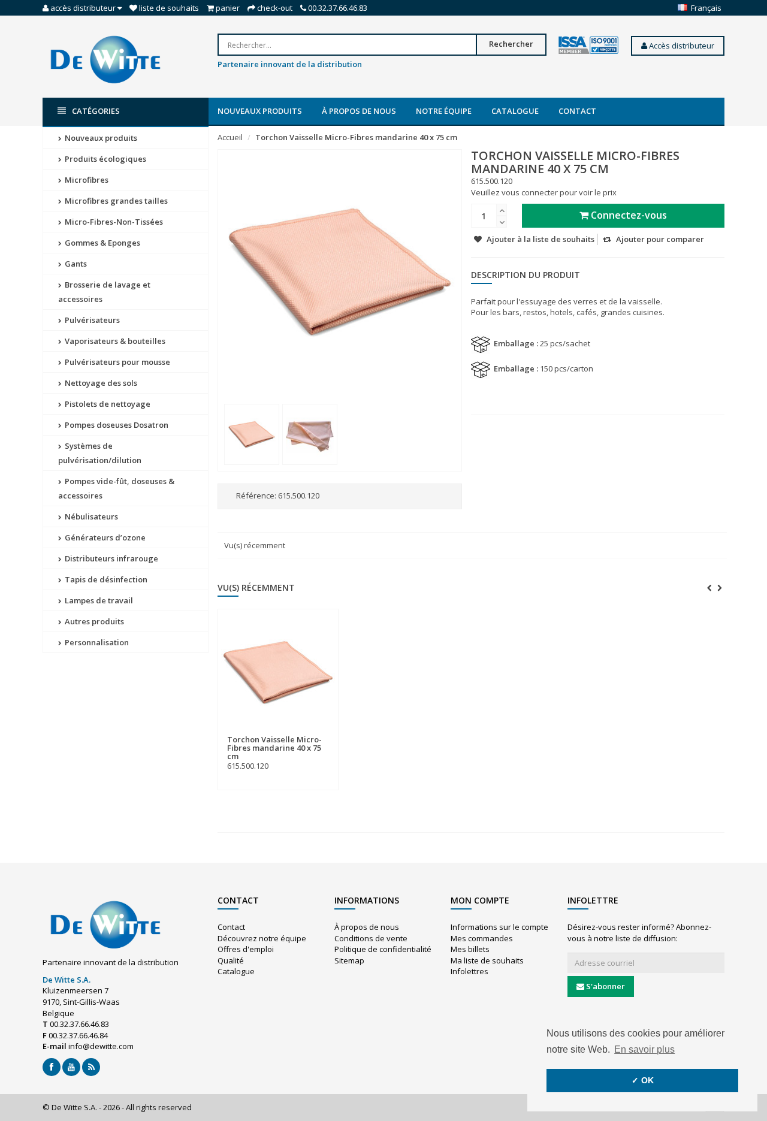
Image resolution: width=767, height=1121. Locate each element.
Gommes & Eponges (101, 242)
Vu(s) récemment (254, 545)
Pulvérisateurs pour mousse (116, 361)
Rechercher (511, 43)
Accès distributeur (680, 45)
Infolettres (469, 971)
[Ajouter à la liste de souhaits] (302, 732)
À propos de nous (359, 110)
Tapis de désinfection (105, 579)
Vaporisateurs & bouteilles (114, 341)
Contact (577, 110)
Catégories (96, 110)
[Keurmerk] (588, 46)
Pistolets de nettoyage (106, 403)
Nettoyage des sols (100, 382)
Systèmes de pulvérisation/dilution (99, 453)
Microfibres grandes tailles (115, 200)
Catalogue (515, 110)
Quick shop (253, 732)
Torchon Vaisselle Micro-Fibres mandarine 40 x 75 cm (356, 137)
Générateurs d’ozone (104, 537)
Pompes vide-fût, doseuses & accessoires (116, 488)
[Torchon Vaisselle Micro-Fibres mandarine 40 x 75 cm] (252, 434)
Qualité (231, 960)
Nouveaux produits (260, 110)
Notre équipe (444, 110)
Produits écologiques (104, 158)
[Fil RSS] (91, 1067)
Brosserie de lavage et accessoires (104, 291)
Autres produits (93, 621)
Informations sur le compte (499, 926)
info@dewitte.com (101, 1046)
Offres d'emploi (246, 949)
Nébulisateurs (90, 516)
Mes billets (470, 949)
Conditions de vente (370, 938)
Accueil (230, 137)
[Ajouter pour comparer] (324, 732)
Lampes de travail (98, 600)
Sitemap (349, 960)
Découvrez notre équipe (262, 938)
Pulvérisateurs (91, 320)
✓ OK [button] (643, 1080)
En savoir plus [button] (644, 1049)
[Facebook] (52, 1067)
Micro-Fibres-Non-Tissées (113, 221)
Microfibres (85, 179)
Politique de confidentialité (382, 949)
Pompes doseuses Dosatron (115, 424)
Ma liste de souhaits (487, 960)
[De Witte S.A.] (105, 58)
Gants (75, 263)
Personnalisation (96, 642)
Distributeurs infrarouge (110, 558)
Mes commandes (482, 938)
